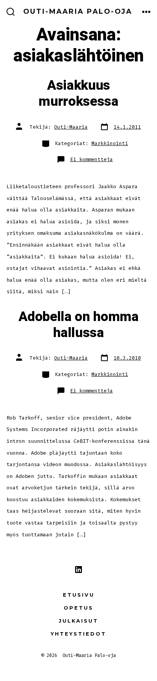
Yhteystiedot (78, 634)
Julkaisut (78, 621)
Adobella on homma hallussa (78, 325)
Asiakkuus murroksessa (78, 93)
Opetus (78, 608)
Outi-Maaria (71, 127)
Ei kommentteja (91, 159)
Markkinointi (109, 143)
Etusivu (79, 595)
